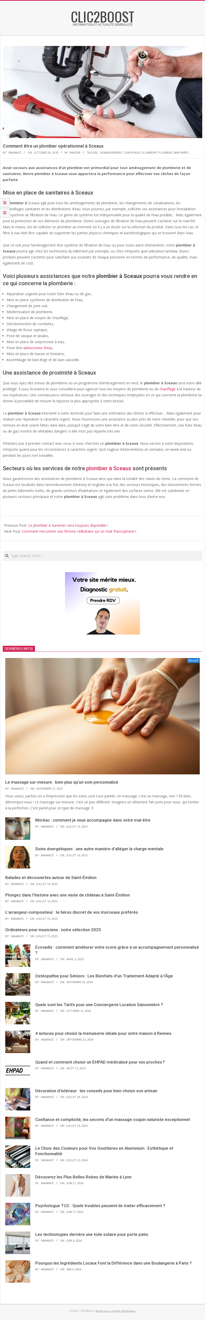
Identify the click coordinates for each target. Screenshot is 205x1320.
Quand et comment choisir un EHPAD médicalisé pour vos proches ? (100, 1062)
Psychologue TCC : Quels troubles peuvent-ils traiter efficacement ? (100, 1205)
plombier (165, 152)
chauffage (132, 152)
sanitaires (181, 152)
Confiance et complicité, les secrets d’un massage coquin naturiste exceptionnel (112, 1119)
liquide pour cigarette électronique (116, 1311)
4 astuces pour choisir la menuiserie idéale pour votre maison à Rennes (103, 1033)
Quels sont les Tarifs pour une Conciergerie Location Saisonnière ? (99, 1004)
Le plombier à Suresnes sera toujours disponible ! (68, 525)
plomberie (149, 152)
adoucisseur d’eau (37, 347)
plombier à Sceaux (108, 468)
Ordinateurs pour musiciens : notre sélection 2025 (53, 929)
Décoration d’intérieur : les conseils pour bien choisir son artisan (96, 1090)
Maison (75, 152)
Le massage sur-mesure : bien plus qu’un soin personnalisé (61, 782)
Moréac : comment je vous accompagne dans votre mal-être (92, 820)
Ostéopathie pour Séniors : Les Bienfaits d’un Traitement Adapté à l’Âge (104, 975)
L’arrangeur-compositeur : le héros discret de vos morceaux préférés (71, 912)
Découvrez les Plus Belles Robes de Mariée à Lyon (83, 1176)
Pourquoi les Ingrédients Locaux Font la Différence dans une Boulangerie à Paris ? (113, 1263)
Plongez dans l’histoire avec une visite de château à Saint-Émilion (67, 894)
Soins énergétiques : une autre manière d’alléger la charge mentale (99, 848)
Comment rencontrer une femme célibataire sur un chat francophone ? (79, 531)
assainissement (111, 152)
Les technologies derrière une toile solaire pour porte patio (91, 1234)
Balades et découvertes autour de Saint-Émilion (50, 877)
